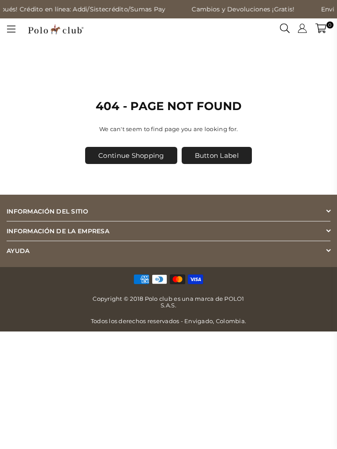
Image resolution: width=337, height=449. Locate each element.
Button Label (217, 155)
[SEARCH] (285, 29)
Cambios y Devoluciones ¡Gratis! (240, 9)
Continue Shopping (131, 155)
